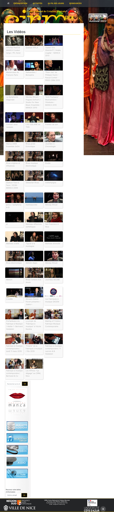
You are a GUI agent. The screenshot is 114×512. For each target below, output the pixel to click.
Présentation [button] (20, 3)
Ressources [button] (75, 3)
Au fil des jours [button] (56, 3)
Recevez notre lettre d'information (13, 491)
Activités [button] (37, 3)
